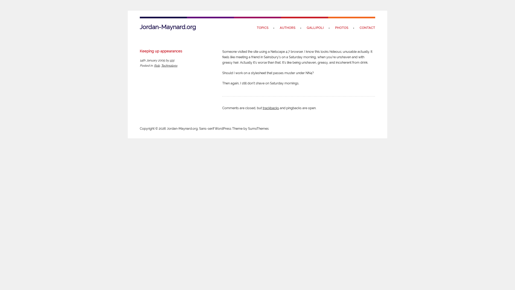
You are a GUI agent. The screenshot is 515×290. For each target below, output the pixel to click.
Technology (169, 65)
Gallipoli (315, 28)
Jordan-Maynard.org (168, 26)
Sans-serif (206, 128)
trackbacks (271, 108)
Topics (263, 28)
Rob (157, 65)
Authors (288, 28)
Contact (367, 28)
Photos (341, 28)
